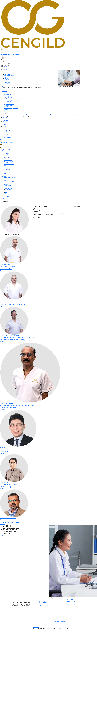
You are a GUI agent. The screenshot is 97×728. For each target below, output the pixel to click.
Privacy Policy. (48, 629)
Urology (6, 113)
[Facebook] (2, 86)
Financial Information (8, 129)
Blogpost (6, 120)
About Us (4, 68)
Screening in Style (7, 178)
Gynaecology (7, 102)
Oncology (6, 109)
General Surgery (7, 101)
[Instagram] (16, 86)
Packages (4, 126)
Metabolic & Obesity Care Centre (11, 108)
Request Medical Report (9, 164)
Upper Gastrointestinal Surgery (11, 112)
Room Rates (6, 153)
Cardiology (6, 96)
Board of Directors (8, 135)
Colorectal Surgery (8, 97)
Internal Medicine (8, 105)
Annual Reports (9, 130)
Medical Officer (7, 106)
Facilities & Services (8, 160)
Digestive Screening (8, 185)
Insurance (6, 158)
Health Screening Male (8, 183)
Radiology (6, 110)
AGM (7, 133)
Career (5, 122)
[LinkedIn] (30, 86)
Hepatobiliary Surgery (9, 104)
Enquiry (6, 124)
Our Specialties (42, 601)
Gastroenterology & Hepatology (11, 100)
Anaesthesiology (7, 94)
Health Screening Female (9, 181)
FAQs (5, 165)
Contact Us (4, 121)
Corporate (4, 127)
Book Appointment (62, 88)
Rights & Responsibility (8, 154)
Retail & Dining (7, 162)
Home (3, 198)
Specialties (4, 91)
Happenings (5, 117)
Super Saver (6, 184)
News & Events (7, 118)
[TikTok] (44, 86)
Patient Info (4, 69)
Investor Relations (8, 137)
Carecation (6, 180)
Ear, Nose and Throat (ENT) (10, 98)
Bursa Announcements (11, 131)
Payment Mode (7, 157)
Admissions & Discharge (9, 156)
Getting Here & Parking (9, 161)
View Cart (6, 66)
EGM (7, 134)
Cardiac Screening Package (9, 177)
